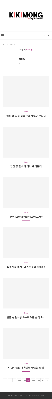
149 (42, 380)
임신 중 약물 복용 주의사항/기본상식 (26, 116)
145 (24, 380)
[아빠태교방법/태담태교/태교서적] (26, 192)
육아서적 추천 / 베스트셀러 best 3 (26, 267)
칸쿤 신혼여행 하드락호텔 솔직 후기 (26, 317)
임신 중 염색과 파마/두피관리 (26, 166)
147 (33, 380)
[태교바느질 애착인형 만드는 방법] (26, 343)
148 (38, 380)
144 (19, 380)
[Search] (49, 35)
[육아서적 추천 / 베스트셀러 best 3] (26, 242)
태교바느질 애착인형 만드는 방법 (26, 367)
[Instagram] (45, 35)
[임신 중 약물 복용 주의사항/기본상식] (26, 91)
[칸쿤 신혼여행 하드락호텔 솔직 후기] (26, 293)
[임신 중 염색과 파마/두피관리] (26, 142)
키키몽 (22, 59)
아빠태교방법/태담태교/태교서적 (26, 216)
